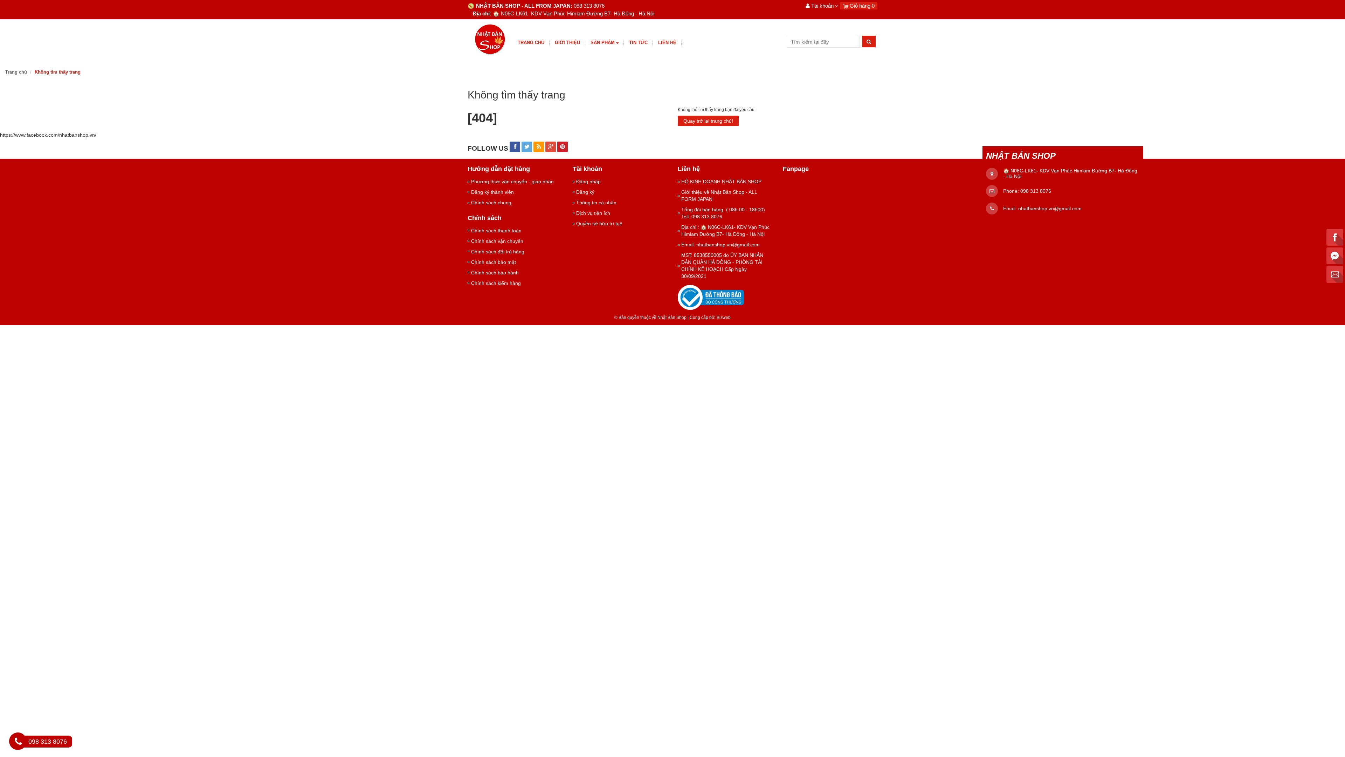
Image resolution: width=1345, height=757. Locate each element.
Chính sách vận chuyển (497, 241)
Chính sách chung (491, 202)
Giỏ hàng (861, 6)
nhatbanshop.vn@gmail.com (1050, 208)
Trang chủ (531, 42)
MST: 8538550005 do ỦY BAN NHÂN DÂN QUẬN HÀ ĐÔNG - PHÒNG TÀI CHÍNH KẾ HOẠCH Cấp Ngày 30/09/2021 (722, 265)
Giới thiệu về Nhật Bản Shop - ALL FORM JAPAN (719, 195)
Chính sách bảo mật (493, 262)
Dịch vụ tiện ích (593, 213)
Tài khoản (822, 6)
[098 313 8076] (18, 742)
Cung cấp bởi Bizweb (709, 317)
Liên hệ (667, 42)
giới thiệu (567, 42)
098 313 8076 (1035, 191)
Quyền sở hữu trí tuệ (599, 223)
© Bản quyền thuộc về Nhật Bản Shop (650, 317)
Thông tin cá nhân (596, 202)
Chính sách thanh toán (496, 230)
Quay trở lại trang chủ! (708, 121)
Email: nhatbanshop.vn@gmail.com (720, 244)
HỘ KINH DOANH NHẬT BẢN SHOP (721, 181)
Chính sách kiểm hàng (496, 283)
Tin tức (638, 42)
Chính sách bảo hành (495, 272)
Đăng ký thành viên (492, 192)
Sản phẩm (603, 42)
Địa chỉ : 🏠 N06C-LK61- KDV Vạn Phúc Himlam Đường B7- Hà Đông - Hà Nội (725, 230)
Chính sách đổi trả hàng (497, 251)
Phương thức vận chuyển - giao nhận (512, 181)
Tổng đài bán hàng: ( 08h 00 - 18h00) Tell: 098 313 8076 (723, 213)
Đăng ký (585, 192)
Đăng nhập (588, 181)
